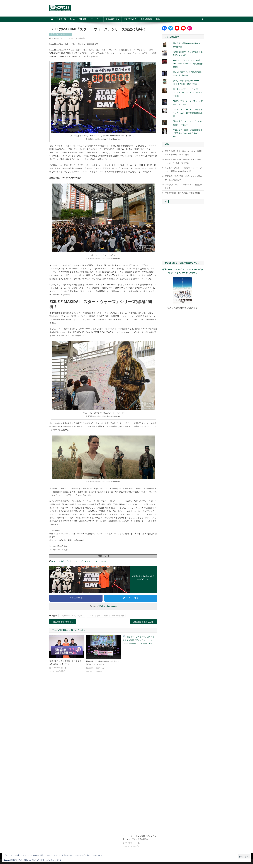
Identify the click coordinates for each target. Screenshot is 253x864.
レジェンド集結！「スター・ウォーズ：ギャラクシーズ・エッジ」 (79, 561)
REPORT (82, 19)
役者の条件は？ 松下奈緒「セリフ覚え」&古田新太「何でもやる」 (66, 662)
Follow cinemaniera (108, 606)
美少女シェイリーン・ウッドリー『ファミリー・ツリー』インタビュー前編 (188, 92)
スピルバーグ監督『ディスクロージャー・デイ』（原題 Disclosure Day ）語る (183, 169)
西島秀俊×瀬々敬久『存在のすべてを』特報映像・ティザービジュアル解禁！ (184, 153)
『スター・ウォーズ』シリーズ (72, 616)
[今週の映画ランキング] (183, 290)
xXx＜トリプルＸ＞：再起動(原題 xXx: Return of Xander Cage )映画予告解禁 (188, 63)
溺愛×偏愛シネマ (112, 19)
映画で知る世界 (130, 19)
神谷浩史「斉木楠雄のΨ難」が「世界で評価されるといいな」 (102, 662)
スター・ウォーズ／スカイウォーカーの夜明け (106, 616)
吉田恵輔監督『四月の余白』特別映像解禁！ (183, 193)
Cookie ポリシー (57, 860)
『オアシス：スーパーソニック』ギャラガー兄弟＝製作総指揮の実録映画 (188, 112)
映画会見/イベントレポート (61, 34)
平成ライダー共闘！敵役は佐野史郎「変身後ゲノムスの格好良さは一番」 (188, 133)
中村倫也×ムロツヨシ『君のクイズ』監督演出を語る (184, 186)
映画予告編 (61, 19)
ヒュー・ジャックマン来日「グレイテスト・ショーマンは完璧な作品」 (139, 837)
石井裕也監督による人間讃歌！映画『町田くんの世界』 (144, 622)
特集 (158, 19)
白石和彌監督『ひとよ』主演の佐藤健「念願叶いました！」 (64, 622)
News (72, 19)
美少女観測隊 (146, 19)
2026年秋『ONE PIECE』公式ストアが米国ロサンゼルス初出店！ (183, 178)
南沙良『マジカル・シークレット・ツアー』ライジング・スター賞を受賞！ (183, 161)
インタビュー (95, 19)
